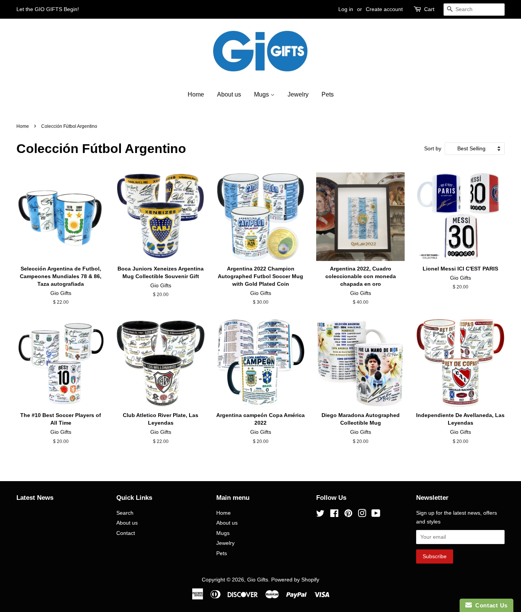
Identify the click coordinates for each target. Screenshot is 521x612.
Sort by (432, 148)
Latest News (34, 497)
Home (196, 94)
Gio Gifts (257, 580)
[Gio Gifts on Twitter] (320, 515)
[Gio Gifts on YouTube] (375, 515)
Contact (125, 533)
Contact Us (490, 605)
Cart (429, 9)
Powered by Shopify (295, 580)
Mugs (262, 94)
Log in (345, 9)
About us (229, 94)
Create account (384, 9)
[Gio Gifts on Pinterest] (348, 515)
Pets (328, 94)
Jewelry (298, 94)
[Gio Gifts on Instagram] (362, 515)
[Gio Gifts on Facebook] (334, 515)
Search (124, 513)
